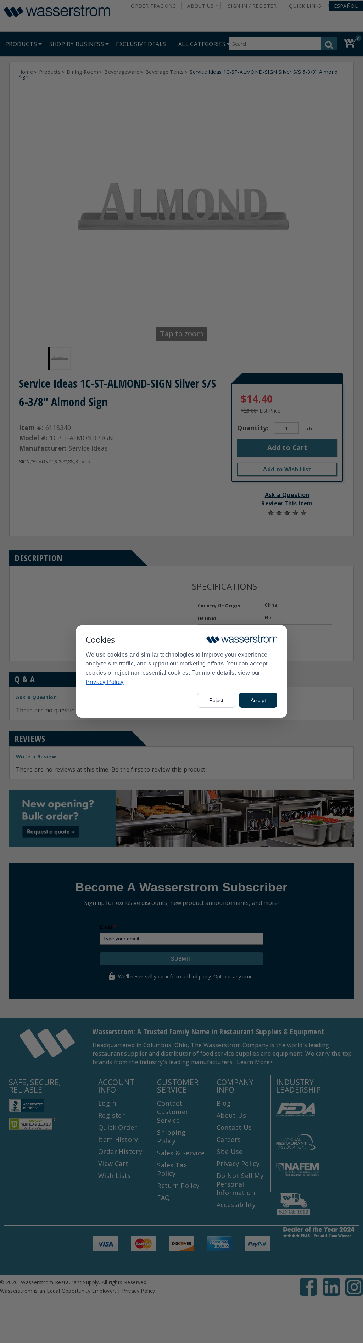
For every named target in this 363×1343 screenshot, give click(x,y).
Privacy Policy (105, 682)
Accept (258, 700)
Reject (216, 700)
